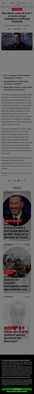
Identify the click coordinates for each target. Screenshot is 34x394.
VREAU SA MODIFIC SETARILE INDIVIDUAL (17, 391)
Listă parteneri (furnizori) (6, 386)
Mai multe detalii (19, 365)
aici (2, 372)
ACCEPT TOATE (17, 389)
